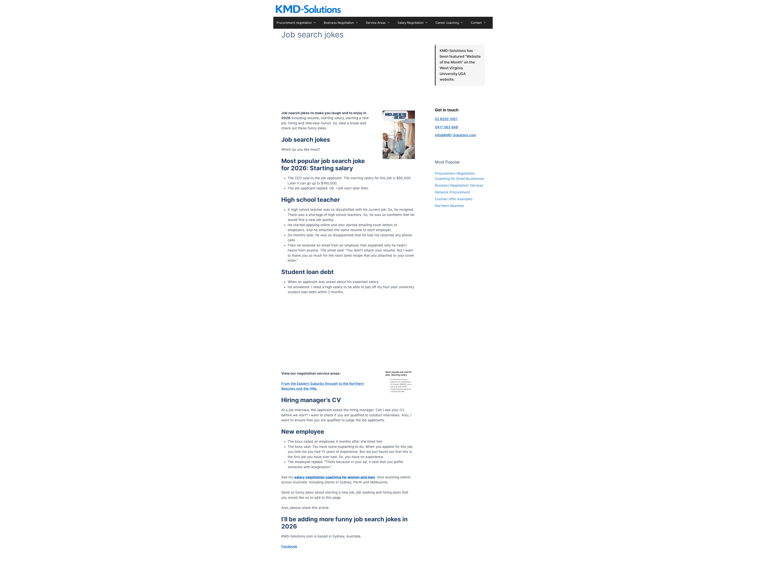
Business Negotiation (339, 23)
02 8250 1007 (446, 119)
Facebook (289, 546)
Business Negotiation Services (459, 185)
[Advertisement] (348, 72)
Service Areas (376, 23)
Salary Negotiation (410, 23)
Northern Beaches (449, 206)
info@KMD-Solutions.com (455, 135)
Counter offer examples (454, 199)
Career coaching (447, 23)
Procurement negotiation (294, 23)
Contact (476, 23)
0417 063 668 (446, 127)
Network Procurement (452, 192)
